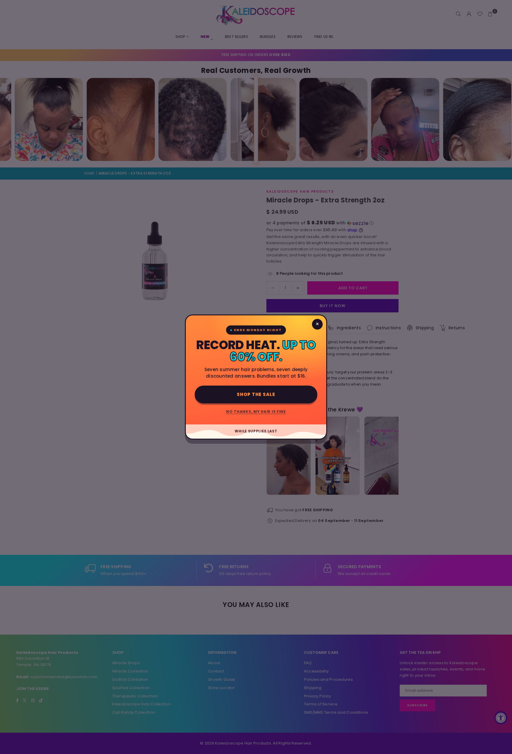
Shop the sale (256, 394)
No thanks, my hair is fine (256, 411)
